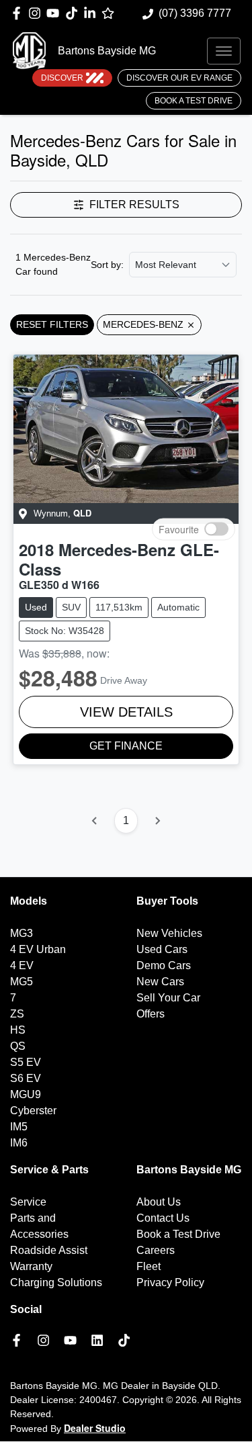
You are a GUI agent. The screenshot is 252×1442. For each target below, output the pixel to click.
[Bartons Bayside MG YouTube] (55, 13)
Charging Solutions (56, 1282)
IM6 (19, 1142)
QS (18, 1046)
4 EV (22, 965)
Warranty (31, 1266)
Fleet (148, 1266)
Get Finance (126, 746)
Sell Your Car (168, 997)
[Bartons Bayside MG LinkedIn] (92, 13)
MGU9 (25, 1094)
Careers (155, 1250)
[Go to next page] (157, 820)
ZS (17, 1014)
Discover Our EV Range (179, 78)
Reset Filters (52, 324)
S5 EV (25, 1062)
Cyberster (33, 1110)
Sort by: (107, 264)
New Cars (160, 981)
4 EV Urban (38, 949)
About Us (158, 1202)
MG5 (21, 981)
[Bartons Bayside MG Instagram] (37, 13)
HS (18, 1030)
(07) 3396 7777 (195, 13)
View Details (126, 712)
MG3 (21, 933)
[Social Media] (74, 13)
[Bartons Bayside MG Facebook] (19, 13)
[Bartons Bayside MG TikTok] (127, 1340)
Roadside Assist (48, 1250)
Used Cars (161, 949)
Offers (150, 1014)
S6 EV (25, 1078)
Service (28, 1202)
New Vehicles (169, 933)
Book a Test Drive (194, 100)
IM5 (19, 1126)
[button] (224, 51)
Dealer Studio (95, 1428)
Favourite (179, 528)
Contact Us (163, 1218)
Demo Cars (163, 965)
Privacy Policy (170, 1282)
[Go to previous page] (95, 820)
